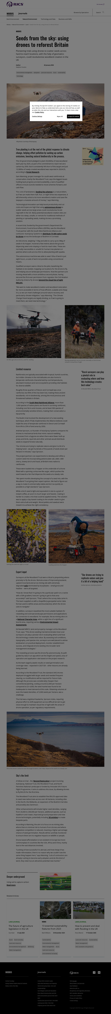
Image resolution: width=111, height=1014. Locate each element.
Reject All (60, 116)
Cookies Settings (37, 116)
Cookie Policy (39, 112)
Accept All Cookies (73, 116)
